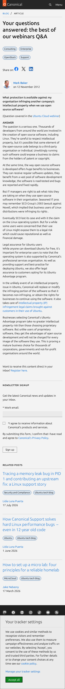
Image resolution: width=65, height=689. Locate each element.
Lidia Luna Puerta (13, 501)
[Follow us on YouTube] (48, 613)
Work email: (12, 407)
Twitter (24, 69)
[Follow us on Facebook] (14, 613)
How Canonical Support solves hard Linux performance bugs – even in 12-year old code (30, 524)
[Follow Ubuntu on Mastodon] (5, 613)
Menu (59, 4)
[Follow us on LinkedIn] (22, 613)
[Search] (50, 4)
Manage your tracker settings (23, 671)
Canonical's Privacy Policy (33, 437)
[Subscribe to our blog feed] (57, 613)
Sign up (10, 449)
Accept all (14, 679)
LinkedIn (31, 69)
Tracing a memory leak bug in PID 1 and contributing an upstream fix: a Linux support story (32, 478)
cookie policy (28, 663)
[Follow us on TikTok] (40, 613)
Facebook (16, 69)
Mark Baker (20, 82)
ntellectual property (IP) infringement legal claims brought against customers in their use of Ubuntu (27, 306)
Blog (6, 13)
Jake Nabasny (11, 586)
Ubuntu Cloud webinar (46, 115)
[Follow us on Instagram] (31, 613)
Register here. (19, 370)
